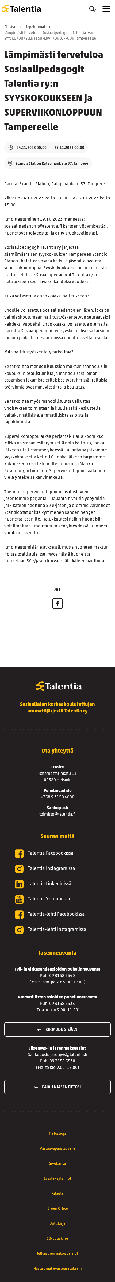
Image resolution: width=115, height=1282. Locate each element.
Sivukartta (57, 1164)
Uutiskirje (57, 1224)
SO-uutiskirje (57, 1239)
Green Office (57, 1209)
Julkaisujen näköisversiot (57, 1254)
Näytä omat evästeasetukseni (57, 1269)
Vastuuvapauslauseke (57, 1149)
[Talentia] (21, 8)
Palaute (57, 1194)
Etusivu (10, 27)
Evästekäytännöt (57, 1179)
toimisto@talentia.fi (57, 814)
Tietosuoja (57, 1134)
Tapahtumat (35, 27)
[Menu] (106, 9)
